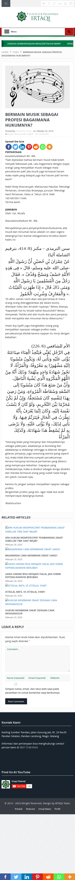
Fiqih (10, 134)
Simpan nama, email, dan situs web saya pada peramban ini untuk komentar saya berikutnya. (32, 690)
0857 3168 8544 (29, 747)
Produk (18, 808)
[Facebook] (9, 147)
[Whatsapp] (43, 147)
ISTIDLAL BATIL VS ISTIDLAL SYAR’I (25, 591)
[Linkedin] (22, 147)
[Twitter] (15, 147)
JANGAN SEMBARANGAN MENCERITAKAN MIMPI (34, 43)
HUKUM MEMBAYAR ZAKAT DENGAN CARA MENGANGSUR (29, 612)
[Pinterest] (29, 147)
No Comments (42, 134)
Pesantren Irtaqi (23, 131)
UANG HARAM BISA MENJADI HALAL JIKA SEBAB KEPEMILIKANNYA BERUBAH (33, 575)
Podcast (30, 808)
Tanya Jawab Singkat (23, 134)
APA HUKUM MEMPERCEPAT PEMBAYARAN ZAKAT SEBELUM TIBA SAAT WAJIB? (34, 539)
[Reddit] (36, 147)
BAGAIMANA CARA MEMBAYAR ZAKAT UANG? (31, 555)
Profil (57, 808)
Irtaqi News (45, 808)
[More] (49, 147)
